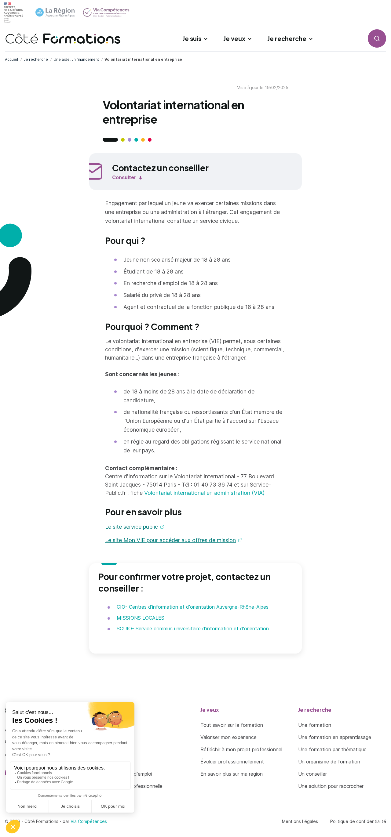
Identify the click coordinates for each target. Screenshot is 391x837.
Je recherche (286, 38)
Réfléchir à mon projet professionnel (241, 749)
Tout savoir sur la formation (231, 725)
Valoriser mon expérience (228, 737)
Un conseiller (312, 774)
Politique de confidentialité (358, 821)
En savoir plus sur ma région (231, 774)
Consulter (124, 177)
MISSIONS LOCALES (140, 618)
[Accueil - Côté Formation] (63, 38)
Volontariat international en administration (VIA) (204, 493)
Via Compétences (89, 821)
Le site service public (131, 527)
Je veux (234, 38)
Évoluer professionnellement (232, 762)
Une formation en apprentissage (334, 737)
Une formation (314, 725)
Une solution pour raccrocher (331, 786)
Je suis (191, 38)
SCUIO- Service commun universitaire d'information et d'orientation (193, 628)
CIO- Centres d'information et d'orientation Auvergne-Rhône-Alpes (193, 607)
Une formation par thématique (332, 749)
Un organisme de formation (329, 762)
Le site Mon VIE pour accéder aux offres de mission (170, 540)
